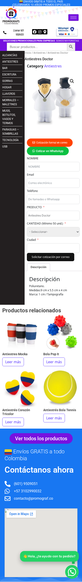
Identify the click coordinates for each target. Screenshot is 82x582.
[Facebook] (34, 31)
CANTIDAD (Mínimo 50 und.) (45, 223)
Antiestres (39, 52)
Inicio (28, 52)
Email (30, 175)
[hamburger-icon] (73, 17)
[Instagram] (39, 31)
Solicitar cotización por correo (50, 257)
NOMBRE (32, 158)
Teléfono (32, 191)
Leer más (13, 361)
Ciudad (31, 240)
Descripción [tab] (38, 267)
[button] (72, 81)
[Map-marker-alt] (44, 31)
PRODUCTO (34, 207)
